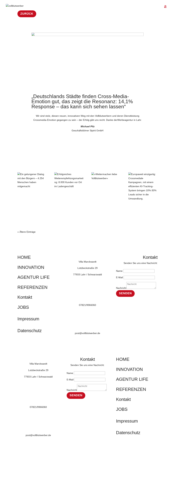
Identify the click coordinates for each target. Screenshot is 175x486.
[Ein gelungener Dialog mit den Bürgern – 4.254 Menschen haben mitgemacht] (32, 180)
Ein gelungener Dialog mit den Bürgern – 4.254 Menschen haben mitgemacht (29, 198)
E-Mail (119, 277)
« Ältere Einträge (26, 231)
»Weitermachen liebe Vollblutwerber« (105, 185)
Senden (125, 293)
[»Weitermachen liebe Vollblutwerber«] (106, 176)
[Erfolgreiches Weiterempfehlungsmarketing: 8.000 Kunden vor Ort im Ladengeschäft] (69, 180)
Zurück (26, 13)
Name (119, 271)
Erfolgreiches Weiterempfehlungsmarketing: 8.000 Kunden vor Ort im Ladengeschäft (68, 198)
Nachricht (121, 288)
